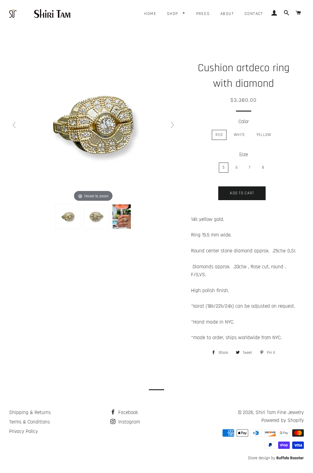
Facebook (127, 412)
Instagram (128, 422)
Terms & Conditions (29, 422)
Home (150, 13)
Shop (173, 13)
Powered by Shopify (282, 420)
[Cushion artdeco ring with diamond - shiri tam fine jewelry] (68, 216)
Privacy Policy (23, 431)
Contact (254, 13)
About (227, 13)
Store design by (276, 458)
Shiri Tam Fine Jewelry (280, 412)
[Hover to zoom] (93, 125)
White (239, 134)
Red (219, 134)
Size (243, 154)
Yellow (263, 134)
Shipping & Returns (30, 412)
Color (243, 121)
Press (203, 13)
